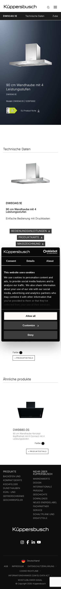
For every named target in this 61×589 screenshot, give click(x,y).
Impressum (18, 566)
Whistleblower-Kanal (30, 580)
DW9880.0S (21, 429)
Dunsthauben (11, 488)
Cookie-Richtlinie (29, 571)
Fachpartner (41, 506)
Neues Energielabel (45, 502)
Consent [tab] (11, 261)
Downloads (40, 498)
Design (37, 482)
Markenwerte (41, 478)
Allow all (30, 316)
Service (37, 510)
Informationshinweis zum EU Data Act (29, 575)
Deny (31, 335)
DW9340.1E (10, 16)
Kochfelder (10, 484)
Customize (29, 325)
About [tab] (50, 261)
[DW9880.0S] (30, 410)
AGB (6, 566)
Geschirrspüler (13, 500)
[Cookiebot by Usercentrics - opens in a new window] (43, 252)
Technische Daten (34, 16)
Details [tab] (30, 261)
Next (54, 423)
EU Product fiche (29, 110)
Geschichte (40, 494)
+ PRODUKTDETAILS (23, 358)
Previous (7, 423)
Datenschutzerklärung (41, 566)
